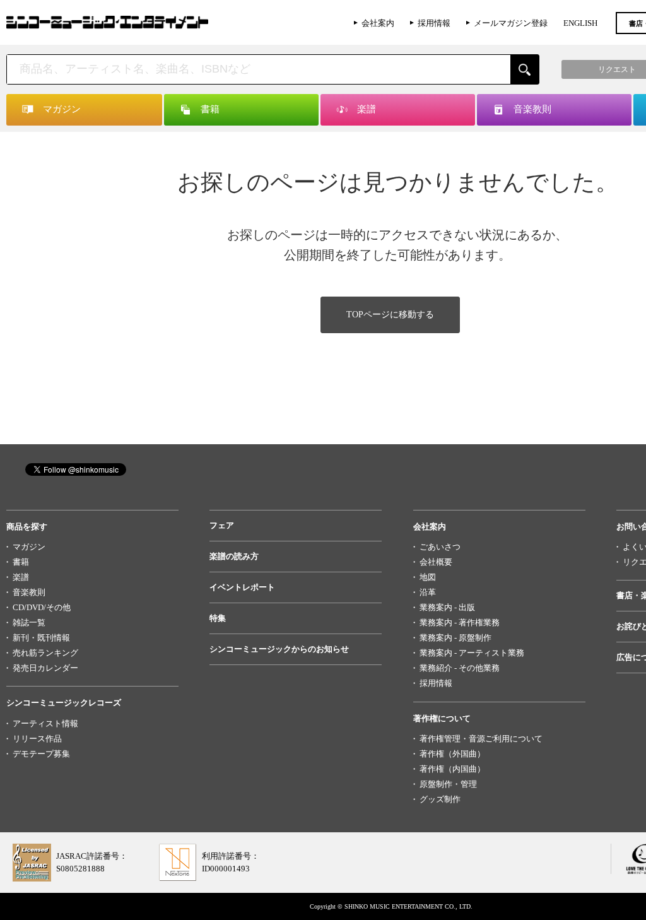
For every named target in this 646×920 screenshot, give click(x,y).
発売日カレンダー (45, 668)
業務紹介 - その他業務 (460, 668)
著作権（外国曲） (452, 753)
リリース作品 (37, 738)
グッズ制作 (440, 799)
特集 (217, 618)
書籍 (21, 562)
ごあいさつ (440, 546)
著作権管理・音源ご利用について (481, 738)
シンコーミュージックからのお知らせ (279, 649)
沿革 (428, 592)
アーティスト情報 (45, 723)
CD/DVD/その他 (42, 607)
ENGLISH (580, 23)
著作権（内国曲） (452, 769)
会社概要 (436, 562)
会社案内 (377, 23)
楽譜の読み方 (234, 556)
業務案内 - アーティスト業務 (472, 653)
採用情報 (434, 23)
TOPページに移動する (390, 314)
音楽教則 (29, 592)
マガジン (29, 546)
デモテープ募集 (41, 753)
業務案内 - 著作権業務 (460, 622)
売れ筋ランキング (45, 653)
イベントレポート (242, 587)
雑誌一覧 (29, 622)
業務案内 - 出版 (447, 607)
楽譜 (21, 577)
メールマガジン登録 (511, 23)
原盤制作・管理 (448, 784)
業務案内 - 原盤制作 (455, 637)
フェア (221, 525)
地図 (428, 577)
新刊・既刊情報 (41, 637)
